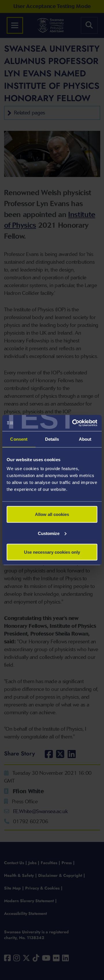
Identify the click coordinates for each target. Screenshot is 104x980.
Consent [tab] (18, 438)
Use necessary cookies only (52, 552)
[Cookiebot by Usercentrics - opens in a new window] (73, 423)
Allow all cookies (52, 514)
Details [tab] (52, 438)
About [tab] (85, 438)
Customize (49, 533)
